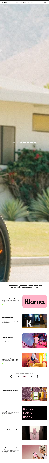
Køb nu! (30, 0)
